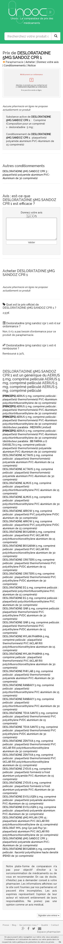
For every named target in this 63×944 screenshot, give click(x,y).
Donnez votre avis (48, 62)
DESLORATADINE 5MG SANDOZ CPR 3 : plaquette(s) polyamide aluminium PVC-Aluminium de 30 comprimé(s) (26, 175)
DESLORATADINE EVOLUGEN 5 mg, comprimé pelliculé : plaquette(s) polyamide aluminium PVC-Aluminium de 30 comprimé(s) (29, 810)
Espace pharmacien (48, 931)
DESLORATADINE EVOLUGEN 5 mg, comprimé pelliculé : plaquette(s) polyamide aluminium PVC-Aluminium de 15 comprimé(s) (29, 800)
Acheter (30, 62)
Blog (14, 925)
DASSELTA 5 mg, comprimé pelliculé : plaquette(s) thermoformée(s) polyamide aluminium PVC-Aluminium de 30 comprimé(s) (29, 448)
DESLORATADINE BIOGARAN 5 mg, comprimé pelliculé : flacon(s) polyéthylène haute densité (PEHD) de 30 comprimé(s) (30, 852)
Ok (60, 942)
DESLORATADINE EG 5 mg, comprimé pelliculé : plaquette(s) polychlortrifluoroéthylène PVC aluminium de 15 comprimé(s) (30, 591)
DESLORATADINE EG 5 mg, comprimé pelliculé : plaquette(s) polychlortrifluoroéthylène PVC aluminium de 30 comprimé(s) (30, 601)
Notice (32, 65)
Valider (31, 242)
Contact (55, 925)
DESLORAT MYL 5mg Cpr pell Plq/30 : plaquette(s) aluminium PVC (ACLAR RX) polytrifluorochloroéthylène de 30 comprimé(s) (30, 831)
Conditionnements (15, 65)
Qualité (44, 925)
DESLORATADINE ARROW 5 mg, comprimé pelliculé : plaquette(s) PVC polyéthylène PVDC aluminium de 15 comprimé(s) (31, 525)
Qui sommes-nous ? (28, 925)
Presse (6, 925)
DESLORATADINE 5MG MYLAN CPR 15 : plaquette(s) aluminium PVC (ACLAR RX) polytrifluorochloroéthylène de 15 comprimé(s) (30, 821)
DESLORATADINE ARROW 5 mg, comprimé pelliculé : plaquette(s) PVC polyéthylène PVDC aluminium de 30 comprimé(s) (31, 514)
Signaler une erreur (48, 915)
